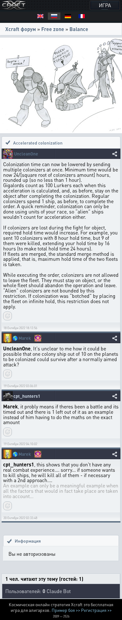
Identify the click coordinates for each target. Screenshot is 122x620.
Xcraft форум (20, 29)
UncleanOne (26, 153)
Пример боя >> (66, 610)
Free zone (52, 29)
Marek (24, 338)
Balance (78, 29)
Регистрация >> (96, 610)
